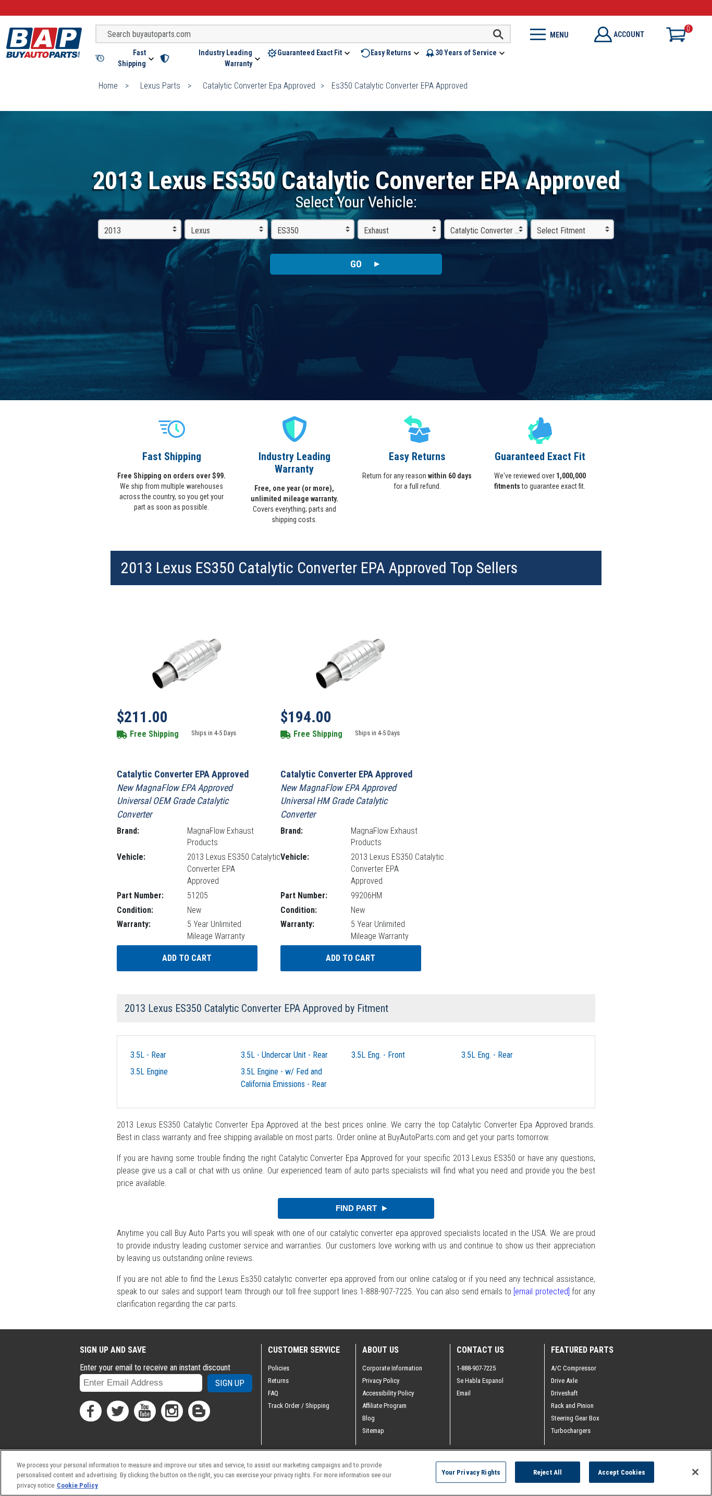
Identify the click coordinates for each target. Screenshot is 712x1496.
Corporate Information (392, 1368)
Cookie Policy (77, 1485)
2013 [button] (112, 231)
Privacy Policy (380, 1380)
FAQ (273, 1393)
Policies (278, 1368)
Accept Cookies (622, 1472)
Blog (368, 1418)
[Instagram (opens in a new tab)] (172, 1411)
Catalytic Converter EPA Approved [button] (488, 231)
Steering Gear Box (575, 1418)
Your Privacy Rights (470, 1472)
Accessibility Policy (388, 1393)
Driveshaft (564, 1393)
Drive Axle (564, 1380)
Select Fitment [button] (561, 231)
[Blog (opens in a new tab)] (199, 1411)
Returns (278, 1380)
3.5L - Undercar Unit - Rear (284, 1055)
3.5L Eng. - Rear (487, 1055)
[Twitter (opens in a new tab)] (118, 1411)
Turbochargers (571, 1431)
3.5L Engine (149, 1072)
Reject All (547, 1472)
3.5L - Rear (148, 1055)
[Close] (695, 1472)
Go (356, 263)
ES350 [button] (288, 231)
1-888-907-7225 (476, 1368)
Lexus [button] (200, 231)
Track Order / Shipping (298, 1406)
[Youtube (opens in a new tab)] (145, 1411)
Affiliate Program (384, 1406)
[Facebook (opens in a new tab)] (91, 1411)
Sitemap (373, 1431)
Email (464, 1393)
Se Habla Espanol (480, 1380)
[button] (125, 58)
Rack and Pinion (572, 1406)
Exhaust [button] (376, 231)
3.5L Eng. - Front (378, 1055)
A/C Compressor (573, 1368)
